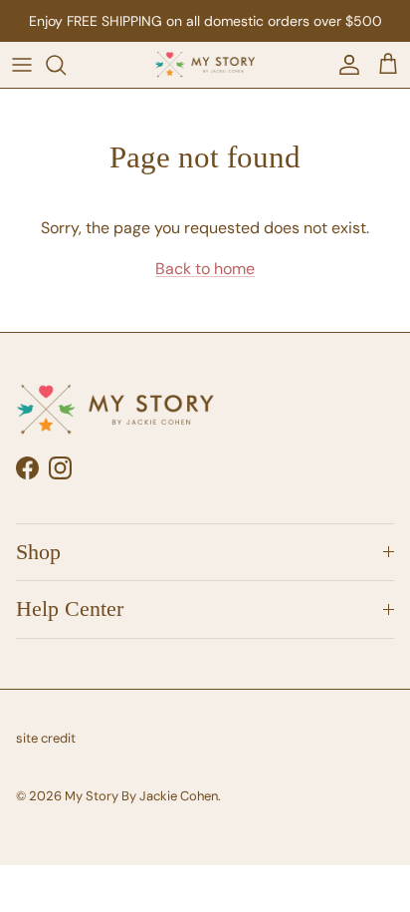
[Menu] (22, 65)
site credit (46, 738)
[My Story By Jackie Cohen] (205, 65)
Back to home (205, 268)
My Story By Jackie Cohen (141, 795)
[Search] (66, 65)
